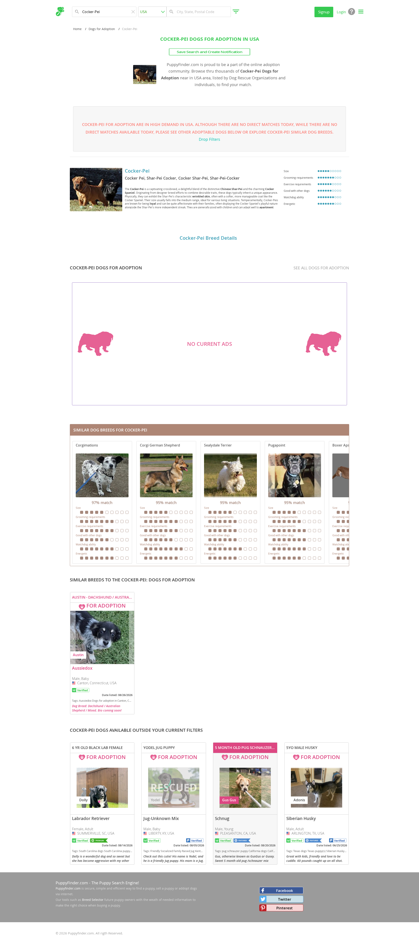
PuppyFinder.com (72, 882)
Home (77, 29)
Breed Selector (92, 900)
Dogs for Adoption (102, 29)
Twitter (284, 899)
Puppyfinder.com (68, 888)
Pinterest (284, 907)
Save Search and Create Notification (209, 51)
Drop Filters (209, 139)
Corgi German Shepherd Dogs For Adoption (166, 502)
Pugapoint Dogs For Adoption (294, 502)
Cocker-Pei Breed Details (208, 238)
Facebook (284, 890)
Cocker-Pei (137, 171)
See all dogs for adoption (321, 267)
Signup (324, 11)
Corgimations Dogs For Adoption (102, 502)
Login (341, 11)
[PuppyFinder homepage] (60, 11)
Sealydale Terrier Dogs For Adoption (230, 502)
